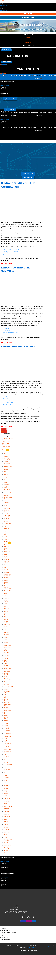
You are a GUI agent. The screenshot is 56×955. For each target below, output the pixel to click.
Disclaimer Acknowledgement (44, 946)
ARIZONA (28, 14)
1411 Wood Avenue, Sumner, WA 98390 (26, 946)
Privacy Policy (32, 947)
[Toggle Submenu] (7, 450)
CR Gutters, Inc (4, 0)
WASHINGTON (28, 17)
